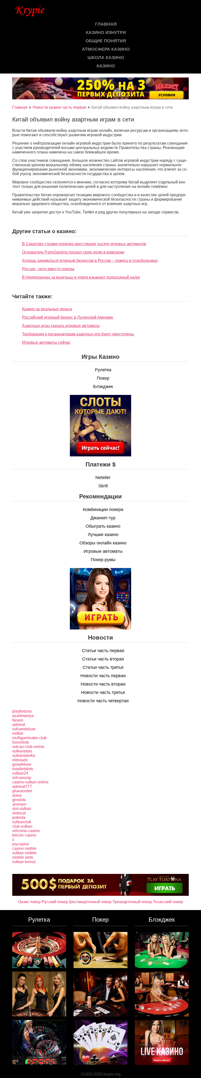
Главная (106, 24)
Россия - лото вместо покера (48, 269)
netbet (17, 733)
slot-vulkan (21, 809)
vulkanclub (21, 822)
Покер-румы (103, 559)
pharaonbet (22, 791)
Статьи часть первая (103, 650)
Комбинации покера (103, 509)
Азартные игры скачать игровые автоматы (61, 326)
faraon (17, 720)
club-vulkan (22, 826)
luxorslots (20, 742)
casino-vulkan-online (30, 782)
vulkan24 (20, 773)
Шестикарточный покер (90, 902)
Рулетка (103, 369)
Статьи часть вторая (103, 659)
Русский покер (55, 902)
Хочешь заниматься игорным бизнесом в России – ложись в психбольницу (90, 260)
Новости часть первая (103, 675)
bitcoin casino (24, 835)
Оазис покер (29, 902)
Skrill (103, 485)
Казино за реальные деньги (47, 309)
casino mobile (24, 848)
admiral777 (22, 786)
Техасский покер (168, 902)
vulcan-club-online (28, 747)
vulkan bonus (24, 862)
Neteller (103, 477)
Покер (103, 378)
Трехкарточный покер (132, 902)
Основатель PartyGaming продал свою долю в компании (73, 252)
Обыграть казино (103, 526)
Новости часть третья (103, 692)
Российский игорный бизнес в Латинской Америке (67, 317)
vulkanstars (22, 751)
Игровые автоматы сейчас (46, 342)
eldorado (20, 760)
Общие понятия (106, 40)
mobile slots (22, 857)
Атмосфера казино (106, 49)
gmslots (19, 800)
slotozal (19, 813)
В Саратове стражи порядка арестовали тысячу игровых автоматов (84, 244)
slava (17, 795)
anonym (19, 804)
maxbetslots (22, 769)
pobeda (18, 817)
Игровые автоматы (103, 551)
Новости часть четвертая (103, 700)
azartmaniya (23, 716)
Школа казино (106, 57)
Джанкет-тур (102, 517)
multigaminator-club (29, 738)
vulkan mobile (24, 853)
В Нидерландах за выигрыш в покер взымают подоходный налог (81, 277)
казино (106, 65)
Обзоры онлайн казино (102, 542)
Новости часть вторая (103, 684)
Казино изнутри (106, 32)
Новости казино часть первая (59, 107)
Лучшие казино (103, 534)
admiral (18, 724)
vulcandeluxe (24, 729)
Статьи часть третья (103, 667)
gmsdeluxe (21, 764)
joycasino (20, 844)
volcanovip (21, 778)
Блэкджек (103, 386)
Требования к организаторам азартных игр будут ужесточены (78, 334)
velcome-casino (26, 831)
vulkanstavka (23, 755)
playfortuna (22, 711)
